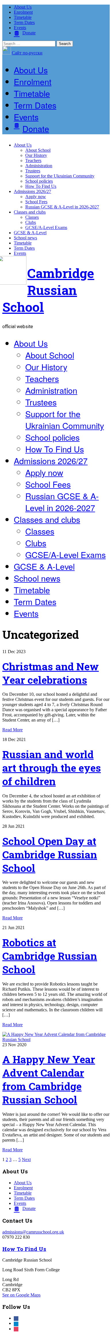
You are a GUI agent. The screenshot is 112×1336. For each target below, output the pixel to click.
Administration (38, 165)
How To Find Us (40, 186)
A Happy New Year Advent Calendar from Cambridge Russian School (48, 1079)
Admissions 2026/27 (32, 191)
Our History (36, 155)
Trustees (32, 170)
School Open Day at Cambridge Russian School (49, 854)
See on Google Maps (21, 1294)
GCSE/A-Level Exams (46, 227)
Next (26, 1159)
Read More (12, 729)
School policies (39, 181)
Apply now (35, 196)
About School (38, 150)
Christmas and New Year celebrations (50, 673)
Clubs (30, 222)
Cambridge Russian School (48, 290)
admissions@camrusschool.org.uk (33, 1231)
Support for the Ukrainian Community (59, 176)
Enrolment (23, 12)
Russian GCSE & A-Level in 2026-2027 (62, 206)
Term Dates (24, 22)
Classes (32, 217)
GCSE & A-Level (30, 232)
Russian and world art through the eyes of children (51, 768)
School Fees (36, 201)
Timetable (23, 17)
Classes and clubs (30, 212)
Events (20, 27)
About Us (23, 7)
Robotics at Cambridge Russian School (49, 956)
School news (25, 237)
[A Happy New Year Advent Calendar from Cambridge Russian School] (56, 1039)
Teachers (33, 160)
